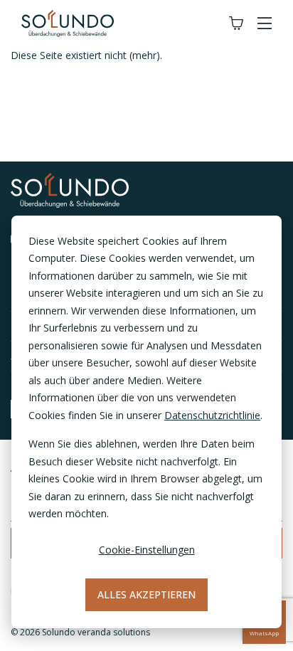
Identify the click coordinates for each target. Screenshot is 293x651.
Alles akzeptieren (146, 594)
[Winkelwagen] (236, 23)
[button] (264, 24)
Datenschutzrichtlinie (212, 415)
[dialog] (146, 422)
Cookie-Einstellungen (147, 549)
